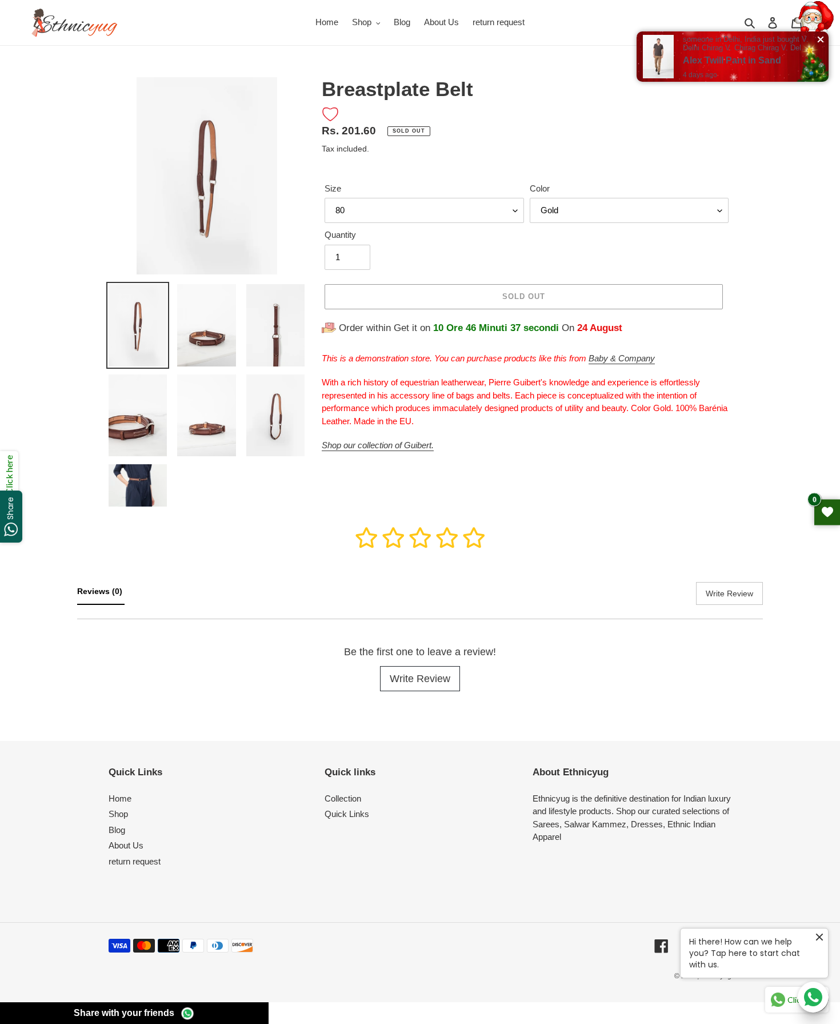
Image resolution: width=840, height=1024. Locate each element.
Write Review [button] (729, 593)
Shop (118, 814)
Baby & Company (622, 358)
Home (120, 798)
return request (135, 861)
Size (333, 188)
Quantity (340, 235)
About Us (126, 845)
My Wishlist (827, 512)
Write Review (420, 678)
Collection (343, 798)
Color (540, 188)
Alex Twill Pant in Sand (732, 60)
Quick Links (347, 814)
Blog (117, 830)
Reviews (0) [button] (101, 591)
